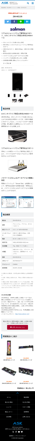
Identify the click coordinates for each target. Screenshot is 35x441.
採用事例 (26, 412)
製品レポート (9, 412)
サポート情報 (26, 407)
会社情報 (8, 416)
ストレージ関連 (16, 7)
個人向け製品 (9, 402)
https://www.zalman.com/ (22, 314)
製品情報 (3, 7)
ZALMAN (9, 7)
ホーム (9, 397)
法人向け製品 (26, 402)
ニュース (8, 407)
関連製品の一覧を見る (24, 388)
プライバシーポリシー (20, 435)
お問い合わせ (26, 416)
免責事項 (11, 435)
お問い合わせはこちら (18, 327)
